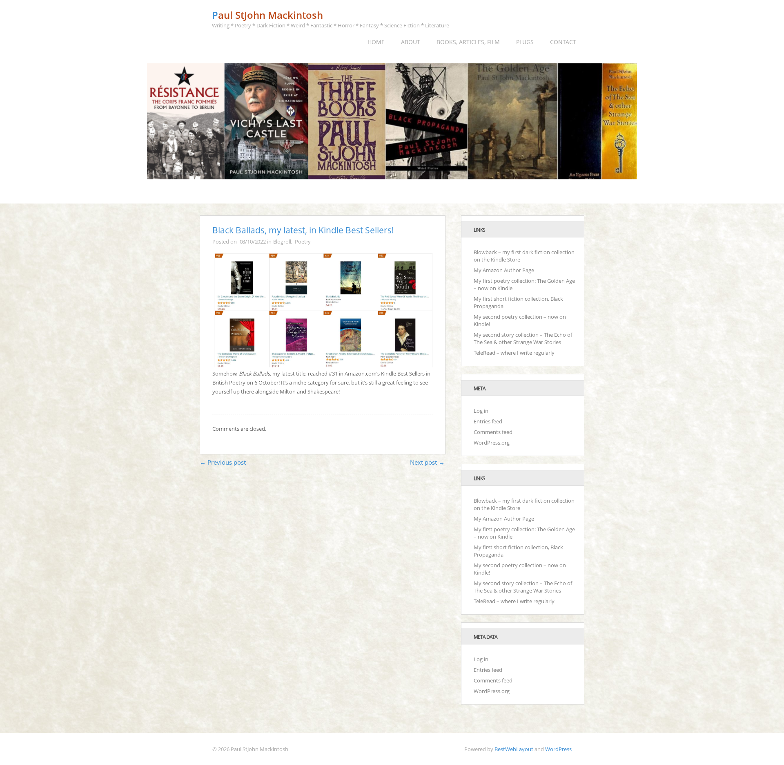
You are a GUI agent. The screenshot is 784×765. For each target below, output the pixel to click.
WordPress (558, 749)
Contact (563, 42)
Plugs (525, 42)
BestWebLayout (513, 749)
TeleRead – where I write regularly (514, 352)
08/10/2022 (253, 241)
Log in (481, 410)
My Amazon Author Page (504, 270)
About (410, 42)
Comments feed (493, 432)
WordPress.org (492, 442)
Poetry (303, 241)
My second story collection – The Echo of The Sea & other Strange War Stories (523, 338)
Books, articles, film (468, 42)
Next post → (427, 462)
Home (376, 42)
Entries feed (488, 421)
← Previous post (223, 462)
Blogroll (282, 241)
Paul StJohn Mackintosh (267, 15)
